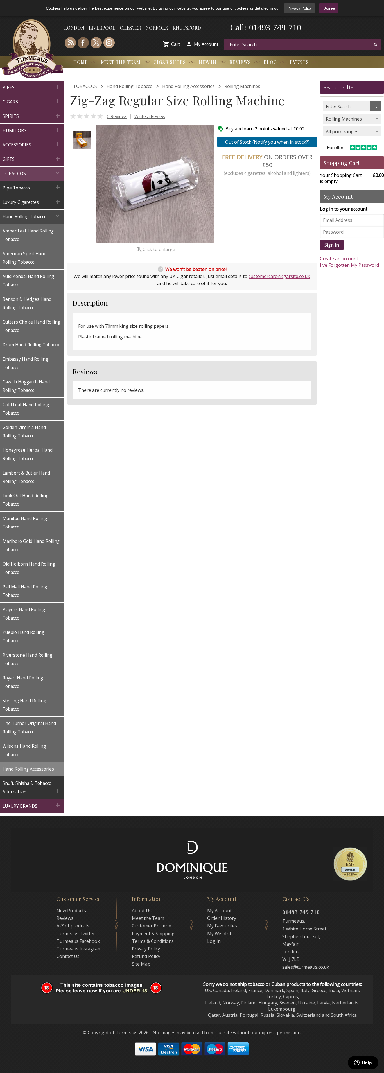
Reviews (240, 62)
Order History (221, 918)
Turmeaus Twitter (76, 933)
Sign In (331, 245)
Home (80, 62)
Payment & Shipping (153, 933)
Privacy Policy (299, 8)
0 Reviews (117, 116)
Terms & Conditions (153, 941)
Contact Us (68, 956)
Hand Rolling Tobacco (130, 86)
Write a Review (149, 116)
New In (207, 62)
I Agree (328, 8)
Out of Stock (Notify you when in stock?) (267, 142)
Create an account (339, 259)
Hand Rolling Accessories (188, 86)
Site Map (141, 964)
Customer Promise (151, 926)
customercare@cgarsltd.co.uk (279, 276)
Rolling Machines (242, 86)
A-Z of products (73, 926)
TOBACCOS (85, 86)
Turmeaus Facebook (78, 941)
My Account (206, 44)
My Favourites (222, 926)
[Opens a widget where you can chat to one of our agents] (362, 1063)
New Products (71, 910)
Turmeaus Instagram (79, 949)
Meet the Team (121, 62)
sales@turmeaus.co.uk (305, 967)
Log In (214, 941)
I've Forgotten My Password (349, 265)
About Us (142, 910)
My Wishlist (219, 933)
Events (299, 62)
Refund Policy (146, 956)
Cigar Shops (169, 62)
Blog (270, 62)
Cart (175, 44)
